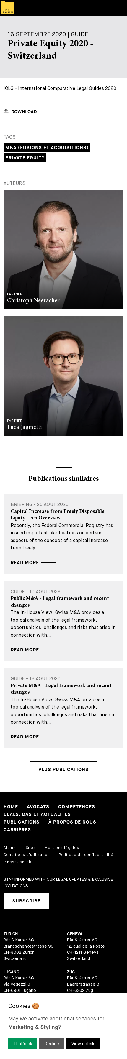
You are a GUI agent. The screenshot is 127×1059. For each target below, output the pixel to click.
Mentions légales (62, 848)
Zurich (11, 933)
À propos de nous (72, 822)
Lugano (11, 971)
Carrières (17, 830)
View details (83, 1043)
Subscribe (26, 901)
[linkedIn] (60, 901)
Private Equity (25, 158)
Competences (76, 807)
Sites (31, 848)
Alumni (10, 848)
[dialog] (63, 1026)
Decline (52, 1043)
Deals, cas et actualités (37, 814)
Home (11, 807)
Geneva (74, 933)
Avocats (38, 807)
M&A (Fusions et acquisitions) (47, 148)
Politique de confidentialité (86, 855)
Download (24, 112)
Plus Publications (63, 770)
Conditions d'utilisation (27, 855)
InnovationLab (18, 862)
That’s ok (23, 1043)
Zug (71, 971)
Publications (22, 822)
